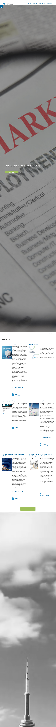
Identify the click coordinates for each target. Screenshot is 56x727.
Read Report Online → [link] (19, 387)
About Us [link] (29, 3)
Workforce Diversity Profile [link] (37, 401)
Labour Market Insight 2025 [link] (10, 401)
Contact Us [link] (49, 3)
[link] (1, 6)
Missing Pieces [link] (33, 344)
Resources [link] (35, 3)
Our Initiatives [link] (42, 3)
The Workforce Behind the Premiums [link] (12, 344)
